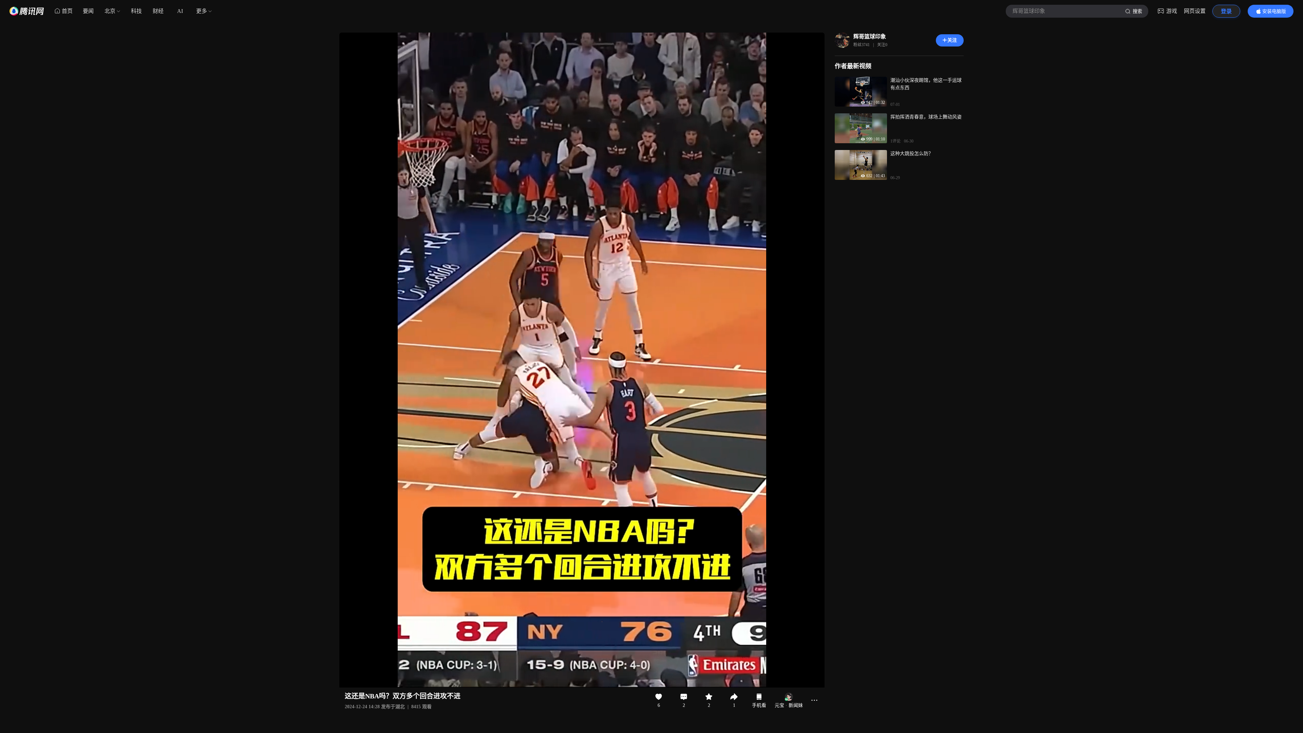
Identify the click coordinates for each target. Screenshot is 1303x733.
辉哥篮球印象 (869, 36)
